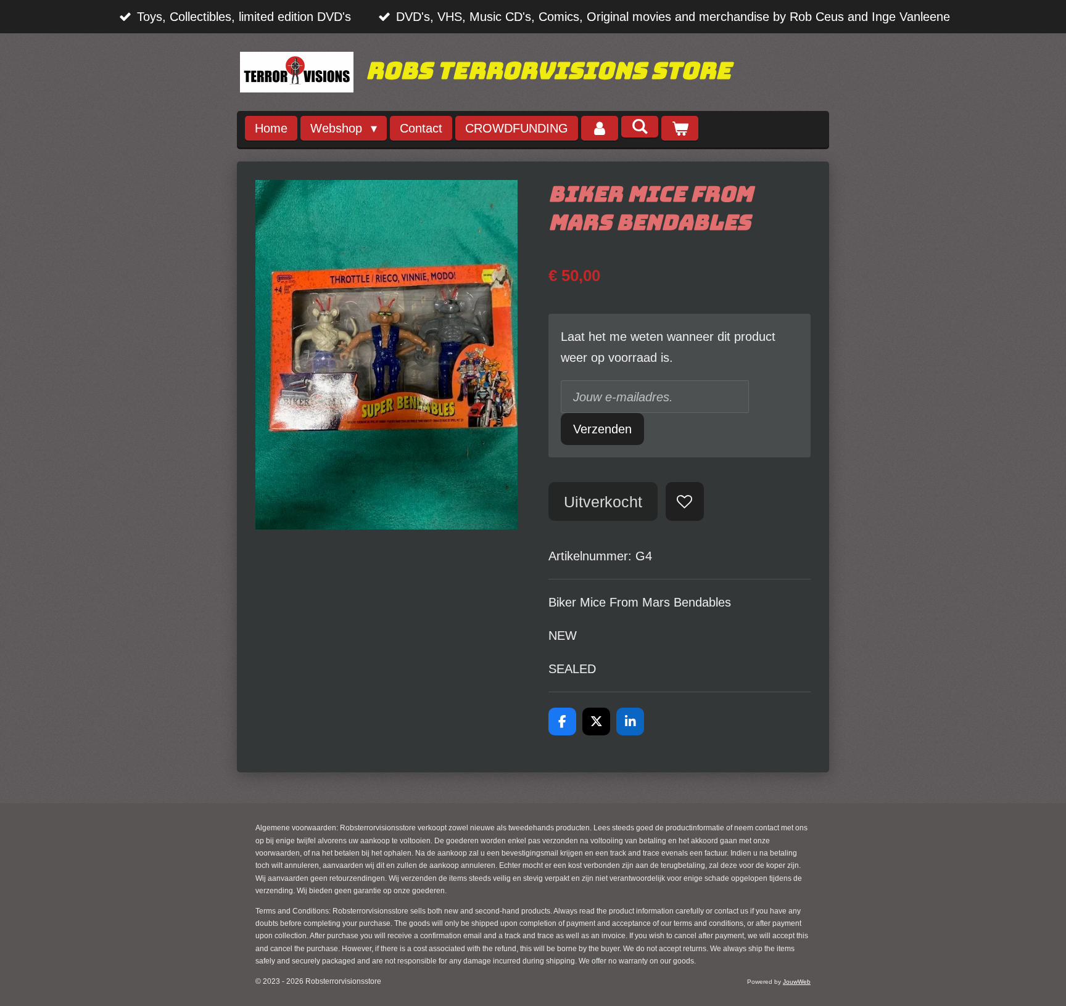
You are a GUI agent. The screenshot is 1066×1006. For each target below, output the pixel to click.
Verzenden (602, 429)
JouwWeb (797, 981)
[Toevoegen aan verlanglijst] (685, 501)
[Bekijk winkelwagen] (679, 128)
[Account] (599, 128)
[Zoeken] (639, 126)
